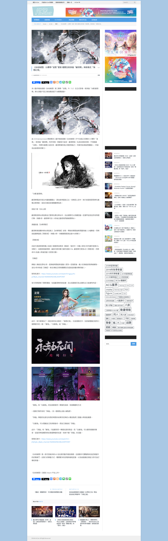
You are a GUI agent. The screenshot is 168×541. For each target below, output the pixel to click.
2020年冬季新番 (109, 280)
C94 (127, 285)
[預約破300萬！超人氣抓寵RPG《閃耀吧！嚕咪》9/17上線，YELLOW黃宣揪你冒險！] (108, 238)
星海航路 (94, 20)
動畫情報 (125, 310)
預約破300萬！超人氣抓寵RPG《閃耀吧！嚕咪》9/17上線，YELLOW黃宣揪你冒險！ (125, 240)
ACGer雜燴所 (121, 280)
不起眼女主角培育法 (124, 297)
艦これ (116, 322)
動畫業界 (108, 315)
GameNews (36, 75)
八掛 (127, 305)
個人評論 (109, 305)
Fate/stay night (118, 290)
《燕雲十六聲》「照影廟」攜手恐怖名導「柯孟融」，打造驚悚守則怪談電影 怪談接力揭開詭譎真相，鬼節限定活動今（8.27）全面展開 (125, 218)
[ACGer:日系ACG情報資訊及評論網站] (43, 11)
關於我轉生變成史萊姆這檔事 (125, 327)
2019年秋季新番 (123, 277)
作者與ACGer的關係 (47, 2)
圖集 (107, 318)
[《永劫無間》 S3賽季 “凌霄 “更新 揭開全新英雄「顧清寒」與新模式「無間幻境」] (66, 47)
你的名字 (130, 301)
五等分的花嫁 (110, 301)
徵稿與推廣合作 (60, 2)
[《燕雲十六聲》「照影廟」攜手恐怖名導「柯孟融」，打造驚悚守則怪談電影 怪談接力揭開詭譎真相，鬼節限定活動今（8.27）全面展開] (108, 215)
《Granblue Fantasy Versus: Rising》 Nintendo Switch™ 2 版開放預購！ (125, 187)
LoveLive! (117, 293)
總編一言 (69, 2)
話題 (128, 322)
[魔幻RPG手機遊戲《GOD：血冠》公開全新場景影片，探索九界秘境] (42, 511)
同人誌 (123, 314)
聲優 (108, 322)
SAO (124, 293)
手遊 (127, 318)
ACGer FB (77, 2)
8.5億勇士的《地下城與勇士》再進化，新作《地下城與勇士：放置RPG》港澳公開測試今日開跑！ (125, 229)
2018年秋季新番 (114, 269)
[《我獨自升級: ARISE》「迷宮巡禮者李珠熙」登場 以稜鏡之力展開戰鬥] (108, 195)
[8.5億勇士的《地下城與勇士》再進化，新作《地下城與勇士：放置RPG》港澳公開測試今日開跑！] (108, 228)
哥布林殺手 (131, 315)
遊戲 (99, 75)
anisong (122, 285)
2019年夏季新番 (127, 274)
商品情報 (71, 20)
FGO (126, 289)
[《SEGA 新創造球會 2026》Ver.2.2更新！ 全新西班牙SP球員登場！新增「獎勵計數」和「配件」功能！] (65, 511)
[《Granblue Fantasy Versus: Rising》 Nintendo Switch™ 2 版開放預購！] (108, 186)
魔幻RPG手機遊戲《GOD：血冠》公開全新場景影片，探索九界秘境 (42, 521)
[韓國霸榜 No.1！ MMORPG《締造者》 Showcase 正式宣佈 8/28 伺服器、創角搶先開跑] (89, 511)
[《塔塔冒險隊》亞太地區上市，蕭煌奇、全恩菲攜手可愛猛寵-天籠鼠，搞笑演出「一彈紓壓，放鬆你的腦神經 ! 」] (108, 249)
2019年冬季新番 (112, 273)
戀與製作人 (120, 318)
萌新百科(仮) (83, 20)
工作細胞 (113, 318)
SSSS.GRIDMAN (111, 297)
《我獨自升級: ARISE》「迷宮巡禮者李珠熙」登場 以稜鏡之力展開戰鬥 (125, 196)
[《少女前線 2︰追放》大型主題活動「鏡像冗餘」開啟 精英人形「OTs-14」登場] (108, 204)
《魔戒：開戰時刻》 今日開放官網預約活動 (48, 492)
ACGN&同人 (58, 20)
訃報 (123, 323)
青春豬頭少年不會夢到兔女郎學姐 (114, 330)
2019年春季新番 (111, 277)
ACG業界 (111, 285)
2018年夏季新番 (112, 266)
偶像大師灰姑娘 (119, 305)
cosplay (109, 289)
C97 (132, 285)
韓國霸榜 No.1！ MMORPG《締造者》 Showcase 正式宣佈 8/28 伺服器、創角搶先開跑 (89, 522)
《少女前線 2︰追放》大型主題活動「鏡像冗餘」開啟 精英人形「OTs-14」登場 (125, 206)
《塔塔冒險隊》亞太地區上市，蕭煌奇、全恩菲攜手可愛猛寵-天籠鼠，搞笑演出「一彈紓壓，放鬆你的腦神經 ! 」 (125, 251)
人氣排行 (120, 300)
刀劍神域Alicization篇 (112, 310)
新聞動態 (36, 20)
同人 (115, 314)
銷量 (114, 327)
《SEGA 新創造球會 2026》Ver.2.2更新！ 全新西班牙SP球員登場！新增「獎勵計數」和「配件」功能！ (66, 522)
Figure (109, 293)
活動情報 (47, 20)
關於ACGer (36, 2)
